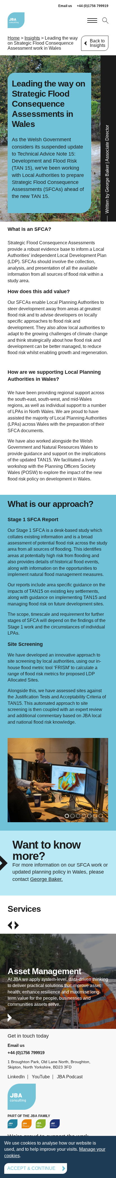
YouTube (41, 1077)
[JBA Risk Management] (27, 1123)
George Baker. (46, 879)
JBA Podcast (69, 1077)
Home (14, 38)
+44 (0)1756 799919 (92, 6)
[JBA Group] (12, 1123)
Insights (32, 38)
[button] (67, 816)
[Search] (104, 20)
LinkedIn (16, 1077)
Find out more (58, 986)
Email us (65, 6)
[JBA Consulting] (16, 20)
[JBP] (55, 1123)
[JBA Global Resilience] (41, 1123)
